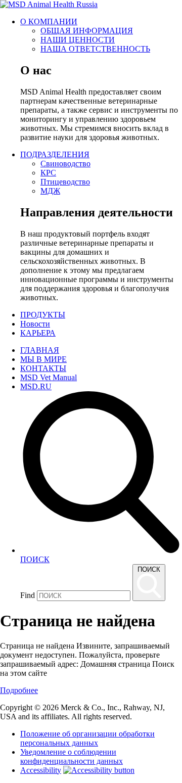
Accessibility (40, 770)
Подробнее (19, 690)
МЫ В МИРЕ (43, 359)
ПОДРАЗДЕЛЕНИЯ (54, 154)
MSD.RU (36, 386)
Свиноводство (65, 163)
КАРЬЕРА (38, 333)
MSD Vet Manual (48, 377)
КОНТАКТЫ (43, 368)
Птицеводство (65, 181)
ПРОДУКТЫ (42, 314)
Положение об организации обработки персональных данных (87, 738)
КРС (48, 172)
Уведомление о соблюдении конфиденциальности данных (71, 756)
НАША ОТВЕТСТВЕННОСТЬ (95, 48)
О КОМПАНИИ (48, 21)
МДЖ (50, 191)
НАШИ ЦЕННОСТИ (77, 39)
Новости (35, 323)
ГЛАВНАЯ (39, 350)
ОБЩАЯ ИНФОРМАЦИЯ (86, 30)
